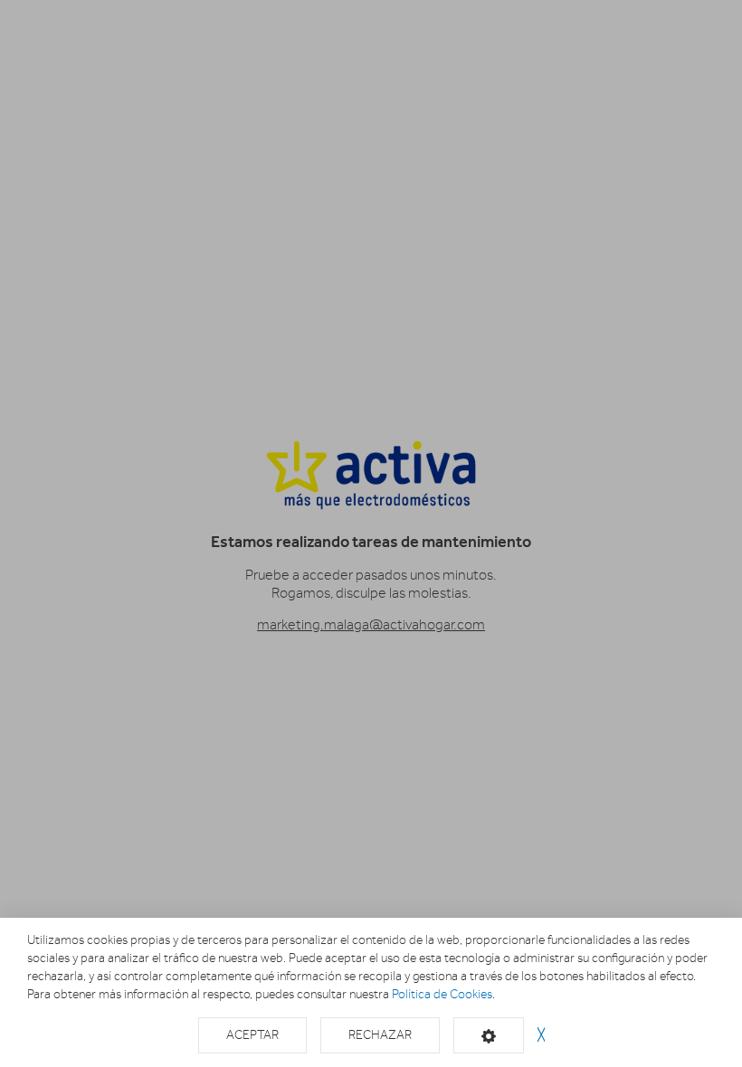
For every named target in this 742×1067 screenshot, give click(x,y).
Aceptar (252, 1035)
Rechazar (380, 1035)
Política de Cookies (442, 994)
